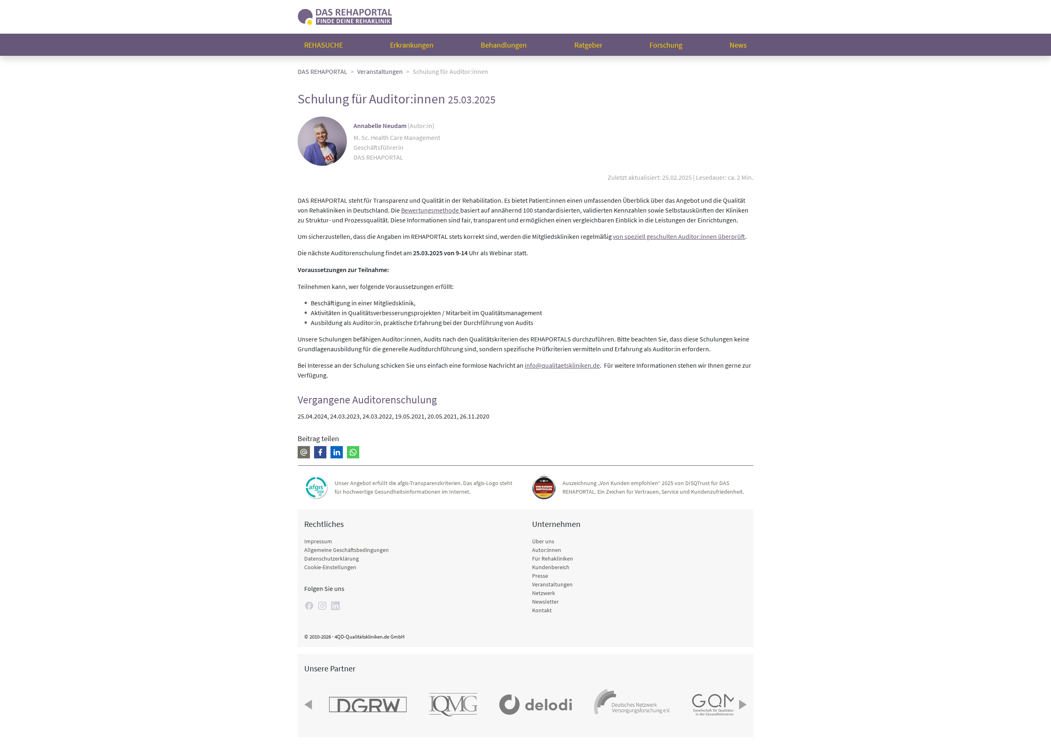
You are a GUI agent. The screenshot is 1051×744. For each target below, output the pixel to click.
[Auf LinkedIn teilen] (336, 452)
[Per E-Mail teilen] (304, 452)
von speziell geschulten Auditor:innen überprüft (679, 236)
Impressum (318, 541)
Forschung (665, 45)
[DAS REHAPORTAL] (345, 16)
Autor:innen (546, 550)
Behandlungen (504, 45)
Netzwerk (543, 593)
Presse (540, 575)
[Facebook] (309, 606)
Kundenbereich (550, 567)
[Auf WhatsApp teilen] (353, 452)
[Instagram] (322, 606)
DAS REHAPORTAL (322, 71)
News (738, 45)
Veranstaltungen (380, 71)
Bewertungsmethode (430, 210)
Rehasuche (323, 45)
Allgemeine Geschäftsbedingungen (346, 550)
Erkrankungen (412, 45)
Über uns (543, 541)
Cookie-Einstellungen (330, 567)
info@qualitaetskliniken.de (562, 365)
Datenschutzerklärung (331, 558)
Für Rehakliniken (552, 558)
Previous (309, 704)
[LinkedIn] (335, 606)
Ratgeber (588, 45)
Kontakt (542, 610)
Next (742, 704)
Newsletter (545, 601)
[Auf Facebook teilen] (320, 452)
